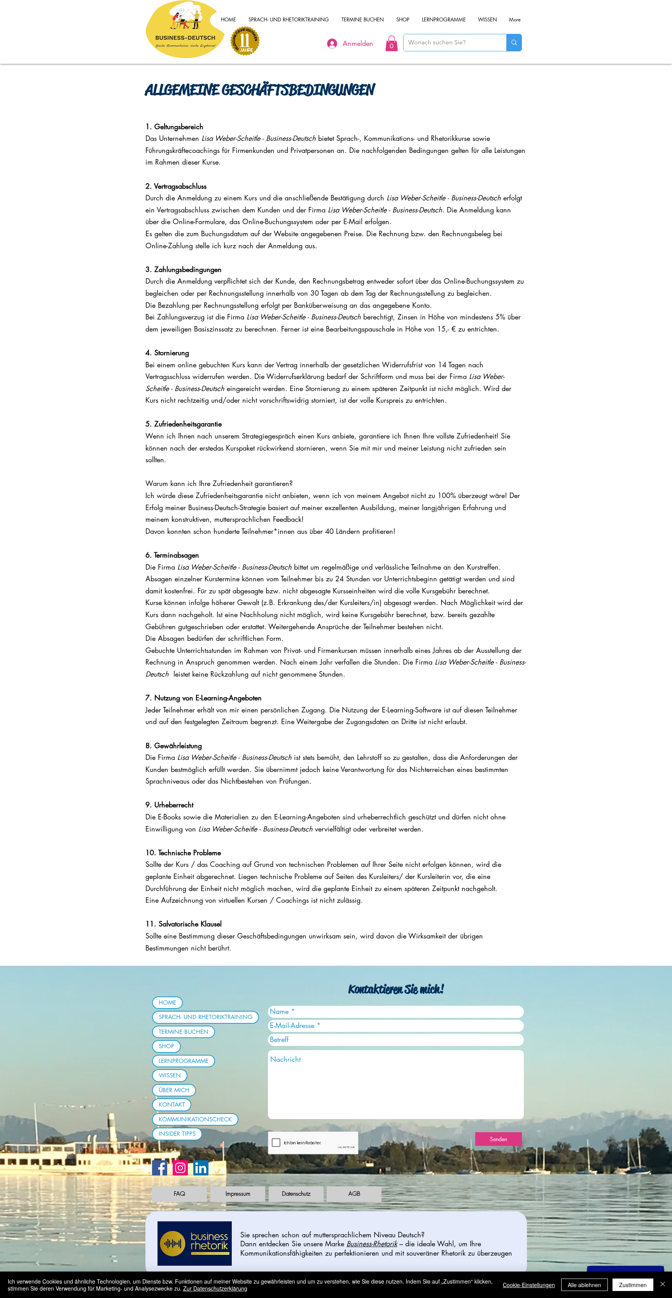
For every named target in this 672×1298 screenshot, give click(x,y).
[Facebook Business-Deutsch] (159, 1167)
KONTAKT (172, 1104)
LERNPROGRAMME (183, 1061)
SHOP (166, 1046)
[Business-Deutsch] (200, 1167)
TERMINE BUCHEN (183, 1031)
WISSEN (170, 1075)
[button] (391, 43)
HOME (167, 1002)
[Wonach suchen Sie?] (514, 42)
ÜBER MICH (174, 1090)
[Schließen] (662, 1285)
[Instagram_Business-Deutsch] (180, 1167)
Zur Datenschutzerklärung (215, 1288)
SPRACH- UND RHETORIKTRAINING (205, 1017)
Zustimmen (633, 1285)
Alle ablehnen (584, 1285)
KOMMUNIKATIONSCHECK (195, 1119)
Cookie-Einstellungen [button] (529, 1285)
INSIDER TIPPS (177, 1133)
